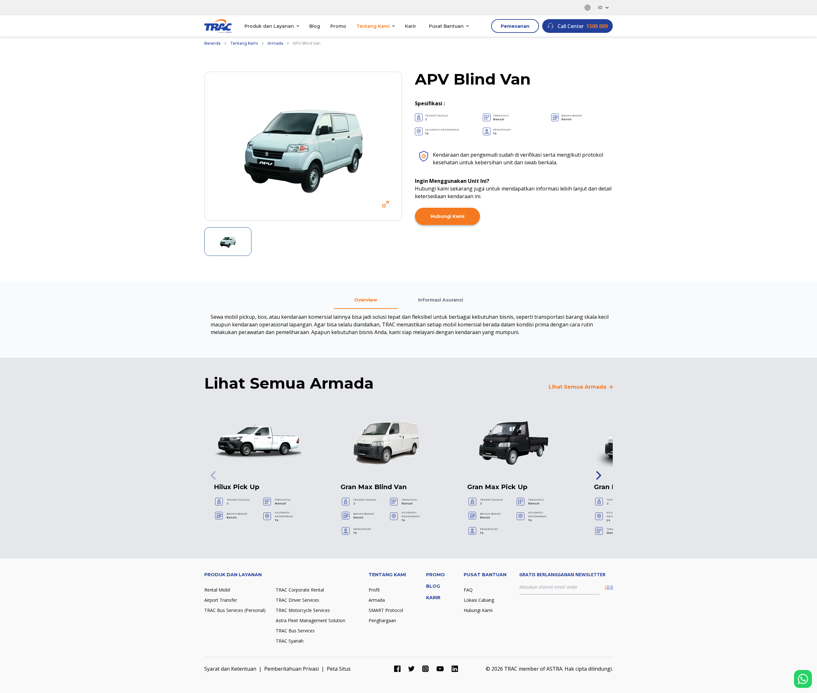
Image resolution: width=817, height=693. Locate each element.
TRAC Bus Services (295, 631)
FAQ (468, 590)
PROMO (435, 575)
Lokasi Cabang (479, 600)
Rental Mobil (217, 590)
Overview (365, 300)
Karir (410, 26)
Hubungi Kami (447, 216)
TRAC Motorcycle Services (303, 610)
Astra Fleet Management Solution (310, 620)
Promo (338, 26)
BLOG (433, 586)
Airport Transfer (220, 600)
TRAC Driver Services (297, 600)
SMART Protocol (386, 610)
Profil (374, 590)
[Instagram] (425, 669)
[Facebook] (397, 669)
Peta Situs (339, 668)
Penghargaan (382, 620)
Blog (314, 26)
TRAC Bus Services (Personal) (235, 610)
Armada (275, 43)
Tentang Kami (244, 43)
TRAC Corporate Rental (300, 590)
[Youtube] (440, 668)
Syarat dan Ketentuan (230, 668)
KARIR (433, 597)
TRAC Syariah (290, 641)
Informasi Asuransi (440, 300)
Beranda (212, 43)
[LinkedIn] (455, 669)
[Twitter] (411, 669)
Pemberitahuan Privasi (291, 668)
